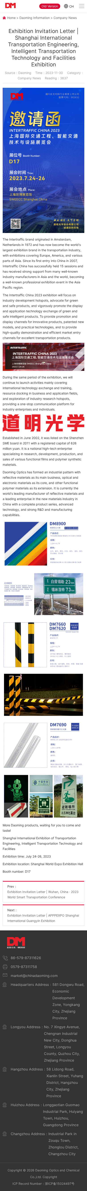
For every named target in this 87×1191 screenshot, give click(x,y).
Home (11, 18)
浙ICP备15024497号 (60, 1183)
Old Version (49, 6)
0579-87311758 (24, 966)
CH (71, 6)
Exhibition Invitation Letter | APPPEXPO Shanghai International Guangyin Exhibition (43, 918)
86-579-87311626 (26, 958)
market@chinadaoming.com (34, 975)
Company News (65, 18)
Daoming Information (34, 18)
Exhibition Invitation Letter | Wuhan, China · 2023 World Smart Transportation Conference (43, 894)
